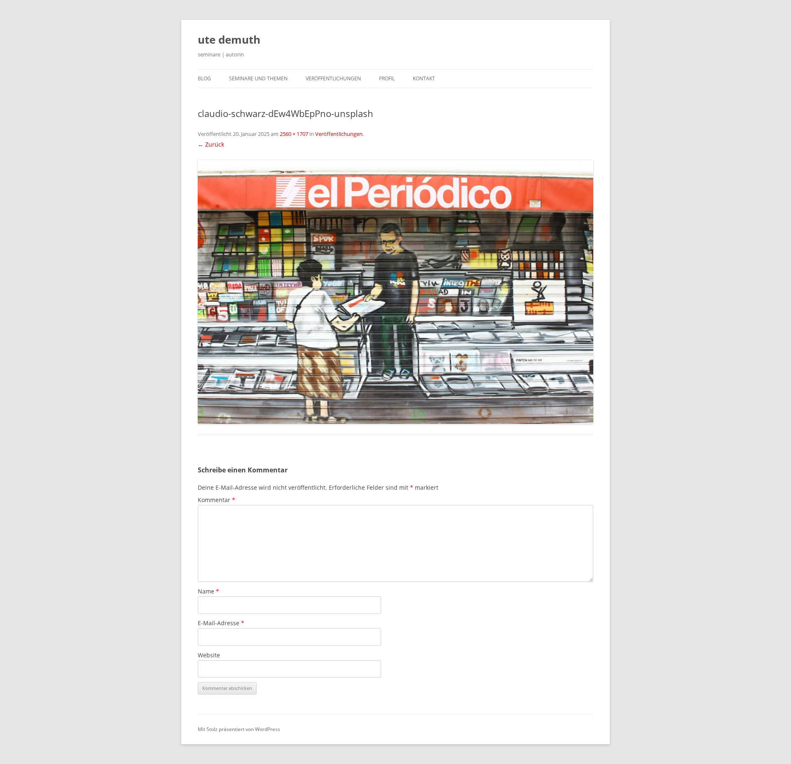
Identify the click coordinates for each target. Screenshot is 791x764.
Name (208, 591)
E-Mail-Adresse (221, 623)
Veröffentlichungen (339, 134)
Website (209, 655)
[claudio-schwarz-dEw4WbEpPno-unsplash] (395, 292)
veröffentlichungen (333, 78)
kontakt (424, 78)
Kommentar (216, 500)
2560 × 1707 (294, 134)
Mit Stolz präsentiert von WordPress (239, 729)
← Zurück (211, 144)
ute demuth (229, 39)
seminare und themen (258, 78)
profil (387, 78)
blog (204, 78)
